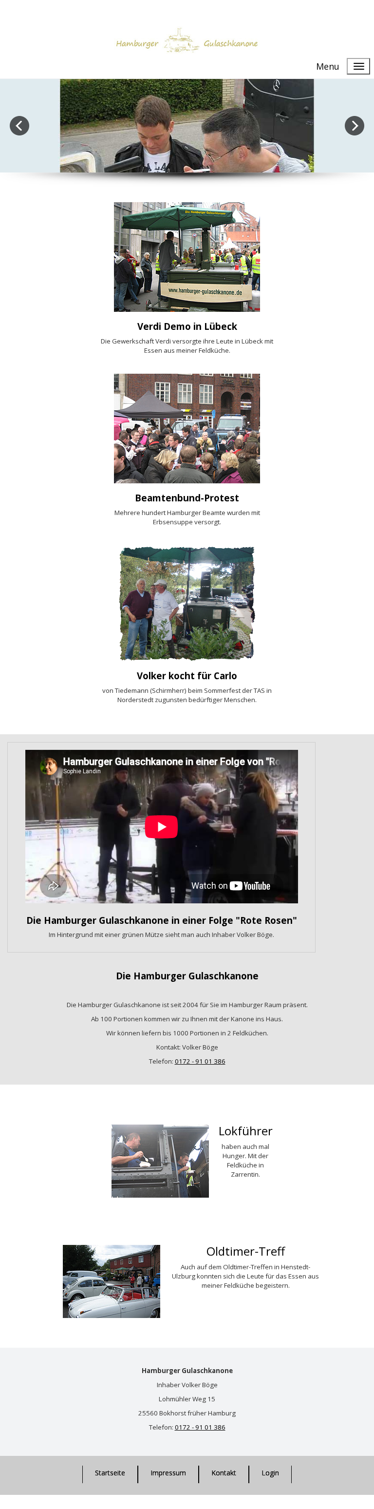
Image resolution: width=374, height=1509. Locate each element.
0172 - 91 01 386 (200, 1427)
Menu (327, 66)
